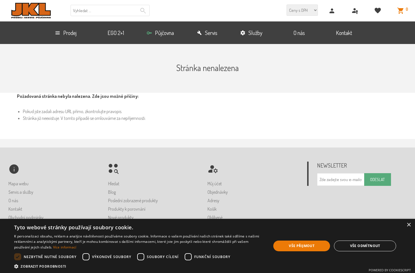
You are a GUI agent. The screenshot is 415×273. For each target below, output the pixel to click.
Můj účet (214, 183)
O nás (13, 200)
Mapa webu (18, 183)
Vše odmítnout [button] (365, 245)
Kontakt (15, 209)
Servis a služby (20, 192)
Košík (212, 209)
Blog (112, 192)
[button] (139, 266)
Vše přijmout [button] (301, 245)
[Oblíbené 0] (378, 11)
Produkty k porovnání (126, 209)
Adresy (213, 200)
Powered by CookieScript (390, 270)
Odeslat (377, 179)
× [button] (409, 225)
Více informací (65, 247)
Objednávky (217, 192)
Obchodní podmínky (25, 217)
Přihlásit (355, 11)
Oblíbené (214, 217)
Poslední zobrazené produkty (133, 200)
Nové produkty (121, 217)
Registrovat (332, 11)
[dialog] (207, 246)
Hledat (144, 10)
